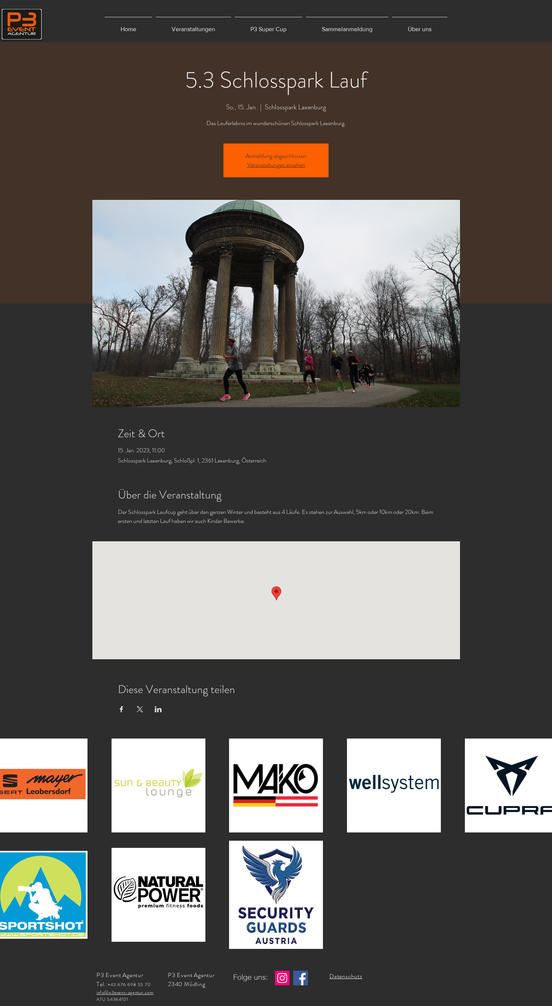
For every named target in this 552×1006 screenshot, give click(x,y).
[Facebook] (300, 978)
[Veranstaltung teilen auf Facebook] (121, 709)
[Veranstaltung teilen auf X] (139, 709)
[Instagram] (282, 978)
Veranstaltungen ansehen (276, 164)
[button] (193, 26)
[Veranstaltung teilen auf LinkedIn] (158, 709)
